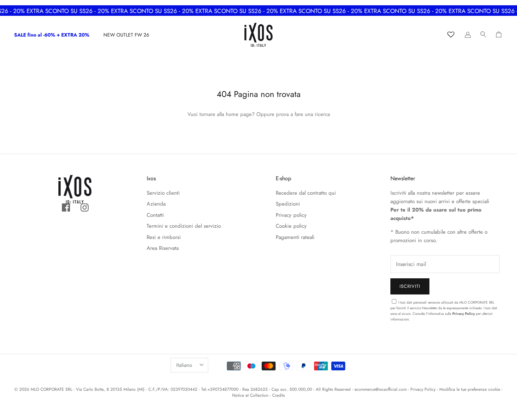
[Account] (468, 35)
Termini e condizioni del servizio (184, 226)
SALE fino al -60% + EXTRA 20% (51, 34)
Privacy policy (291, 215)
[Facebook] (66, 207)
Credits (278, 395)
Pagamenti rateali (295, 237)
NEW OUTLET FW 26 (126, 34)
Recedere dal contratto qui (306, 193)
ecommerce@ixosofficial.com (381, 389)
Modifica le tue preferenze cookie (469, 389)
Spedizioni (288, 204)
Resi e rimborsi (164, 237)
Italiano (184, 365)
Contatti (155, 215)
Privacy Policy (463, 313)
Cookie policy (291, 226)
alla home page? (236, 114)
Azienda (156, 204)
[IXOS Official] (258, 35)
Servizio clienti (163, 193)
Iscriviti (410, 286)
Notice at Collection (250, 395)
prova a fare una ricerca (303, 114)
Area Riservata (163, 248)
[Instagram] (85, 207)
